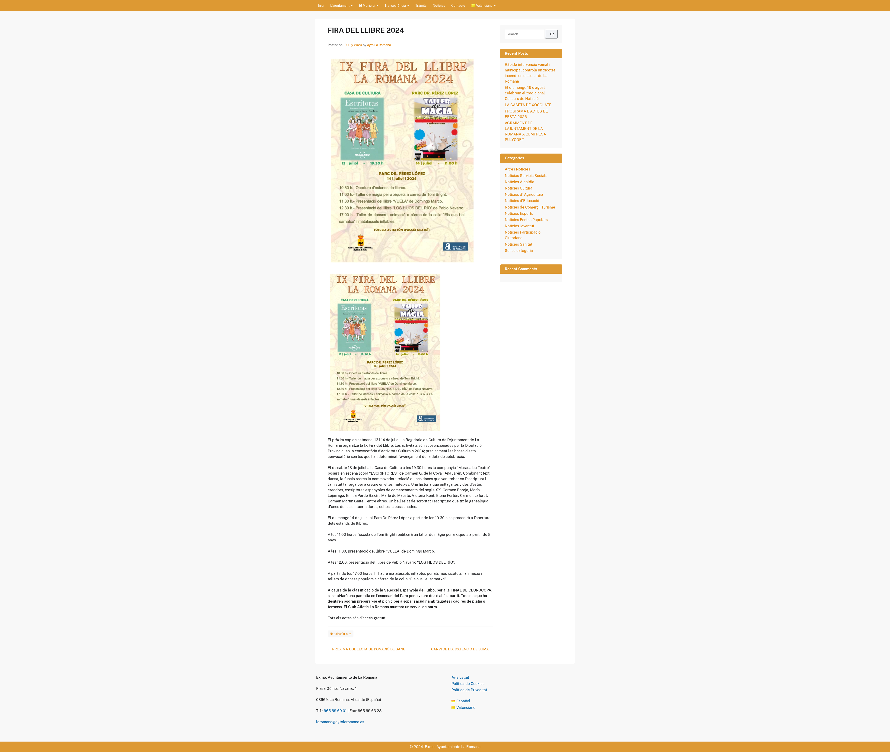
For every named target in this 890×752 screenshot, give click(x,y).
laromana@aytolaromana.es (340, 722)
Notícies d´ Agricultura (524, 194)
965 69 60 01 (335, 711)
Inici (321, 5)
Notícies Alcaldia (519, 182)
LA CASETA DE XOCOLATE (528, 105)
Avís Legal (460, 677)
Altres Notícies (517, 169)
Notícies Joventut (519, 226)
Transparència (395, 5)
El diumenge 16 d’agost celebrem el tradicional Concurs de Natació (525, 93)
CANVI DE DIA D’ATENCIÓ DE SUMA (462, 649)
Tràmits (420, 5)
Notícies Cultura (340, 634)
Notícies (439, 5)
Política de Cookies (467, 683)
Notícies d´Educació (522, 201)
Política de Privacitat (469, 690)
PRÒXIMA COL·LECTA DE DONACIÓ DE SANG (367, 649)
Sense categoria (519, 250)
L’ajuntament (340, 5)
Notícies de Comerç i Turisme (530, 207)
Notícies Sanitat (518, 244)
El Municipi (367, 5)
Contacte (458, 5)
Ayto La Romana (379, 45)
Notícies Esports (519, 213)
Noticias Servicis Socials (526, 176)
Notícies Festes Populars (526, 220)
